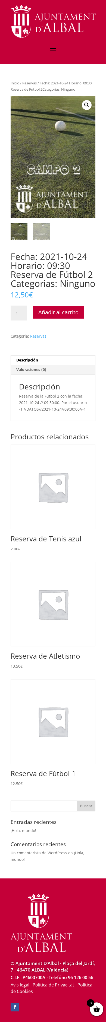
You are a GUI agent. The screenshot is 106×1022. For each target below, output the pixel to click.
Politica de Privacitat (53, 985)
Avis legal (20, 985)
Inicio (15, 83)
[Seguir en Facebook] (15, 1007)
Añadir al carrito (58, 312)
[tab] (53, 360)
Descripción (27, 360)
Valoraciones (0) (31, 369)
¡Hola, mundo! (23, 830)
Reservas (29, 83)
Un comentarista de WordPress (39, 852)
